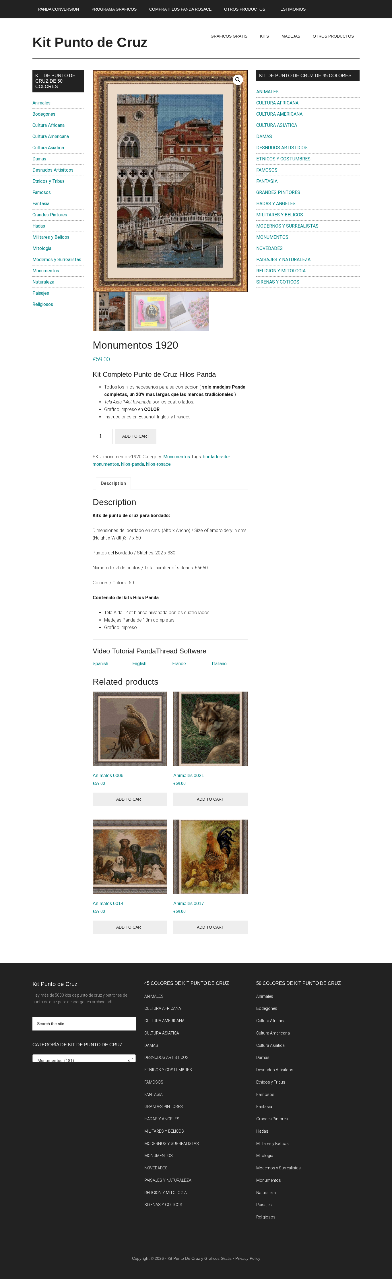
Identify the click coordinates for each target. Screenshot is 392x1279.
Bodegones (43, 114)
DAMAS (264, 136)
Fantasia (40, 203)
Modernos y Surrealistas (56, 259)
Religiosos (42, 304)
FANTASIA (266, 181)
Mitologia (41, 248)
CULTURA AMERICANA (279, 114)
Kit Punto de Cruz (90, 42)
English (139, 663)
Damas (39, 159)
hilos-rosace (158, 464)
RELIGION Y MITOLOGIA (281, 270)
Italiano (219, 663)
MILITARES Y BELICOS (279, 215)
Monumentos (176, 456)
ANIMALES (267, 91)
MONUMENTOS (272, 237)
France (179, 663)
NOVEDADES (269, 248)
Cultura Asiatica (48, 147)
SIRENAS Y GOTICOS (277, 282)
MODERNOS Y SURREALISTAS (287, 226)
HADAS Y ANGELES (276, 203)
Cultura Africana (48, 125)
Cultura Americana (50, 136)
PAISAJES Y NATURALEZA (283, 259)
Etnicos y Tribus (48, 181)
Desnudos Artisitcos (52, 170)
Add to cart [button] (129, 799)
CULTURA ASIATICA (276, 125)
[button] (238, 80)
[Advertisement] (308, 339)
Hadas (38, 226)
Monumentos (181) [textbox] (82, 1060)
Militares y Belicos (50, 237)
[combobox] (84, 1058)
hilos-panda (132, 464)
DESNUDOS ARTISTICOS (282, 147)
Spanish (100, 663)
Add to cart (136, 436)
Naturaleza (43, 282)
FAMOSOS (266, 170)
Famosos (41, 192)
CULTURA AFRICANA (277, 103)
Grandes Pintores (49, 215)
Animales (41, 103)
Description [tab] (113, 483)
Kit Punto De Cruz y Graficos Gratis (200, 1258)
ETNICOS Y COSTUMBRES (283, 159)
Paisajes (40, 293)
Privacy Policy (247, 1258)
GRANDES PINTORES (278, 192)
